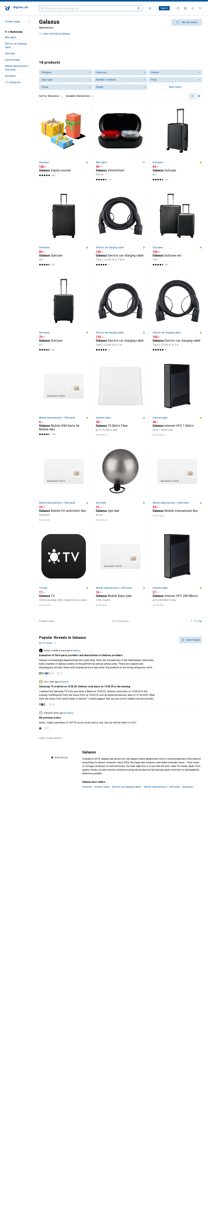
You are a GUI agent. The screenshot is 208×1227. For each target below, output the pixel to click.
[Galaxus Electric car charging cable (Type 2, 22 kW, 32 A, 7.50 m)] (120, 229)
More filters (175, 87)
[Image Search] (138, 8)
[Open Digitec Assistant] (178, 8)
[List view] (199, 96)
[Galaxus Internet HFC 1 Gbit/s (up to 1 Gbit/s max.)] (177, 400)
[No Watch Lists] (192, 8)
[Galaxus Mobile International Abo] (177, 485)
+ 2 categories (13, 82)
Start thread (192, 639)
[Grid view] (192, 96)
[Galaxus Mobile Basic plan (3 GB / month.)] (120, 570)
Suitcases (10, 75)
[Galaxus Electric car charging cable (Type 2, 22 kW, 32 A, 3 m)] (177, 315)
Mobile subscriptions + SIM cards (17, 68)
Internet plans (12, 59)
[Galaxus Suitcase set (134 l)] (177, 229)
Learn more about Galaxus (56, 33)
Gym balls (10, 53)
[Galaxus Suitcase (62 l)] (63, 315)
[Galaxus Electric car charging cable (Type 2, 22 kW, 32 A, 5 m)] (120, 315)
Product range (12, 21)
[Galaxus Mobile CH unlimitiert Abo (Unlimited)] (63, 485)
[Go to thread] (120, 661)
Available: (71, 96)
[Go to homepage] (16, 8)
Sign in (164, 8)
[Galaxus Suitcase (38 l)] (177, 144)
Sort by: (43, 96)
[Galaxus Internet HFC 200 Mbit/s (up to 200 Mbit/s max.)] (177, 570)
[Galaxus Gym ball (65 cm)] (120, 485)
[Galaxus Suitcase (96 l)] (63, 229)
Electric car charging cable (15, 45)
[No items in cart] (200, 8)
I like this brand (189, 22)
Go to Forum (45, 643)
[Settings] (150, 8)
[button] (87, 162)
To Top (198, 621)
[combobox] (54, 96)
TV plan (43, 587)
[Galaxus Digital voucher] (63, 144)
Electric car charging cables (126, 786)
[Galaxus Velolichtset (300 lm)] (120, 144)
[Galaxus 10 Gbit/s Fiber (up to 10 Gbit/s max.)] (120, 400)
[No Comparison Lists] (185, 8)
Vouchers (44, 162)
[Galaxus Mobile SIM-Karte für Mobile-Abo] (63, 400)
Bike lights (10, 37)
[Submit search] (42, 8)
